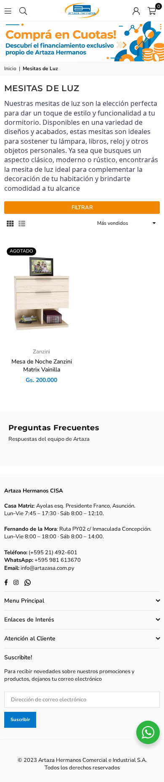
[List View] (22, 223)
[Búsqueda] (23, 10)
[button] (152, 10)
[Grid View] (10, 223)
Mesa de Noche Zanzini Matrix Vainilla (41, 366)
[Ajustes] (136, 10)
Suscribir (20, 719)
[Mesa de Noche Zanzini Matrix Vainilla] (42, 293)
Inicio (10, 68)
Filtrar (82, 207)
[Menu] (8, 10)
